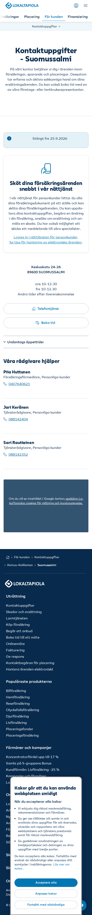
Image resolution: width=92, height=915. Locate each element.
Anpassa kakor (46, 893)
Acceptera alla (46, 882)
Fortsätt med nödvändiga (46, 904)
